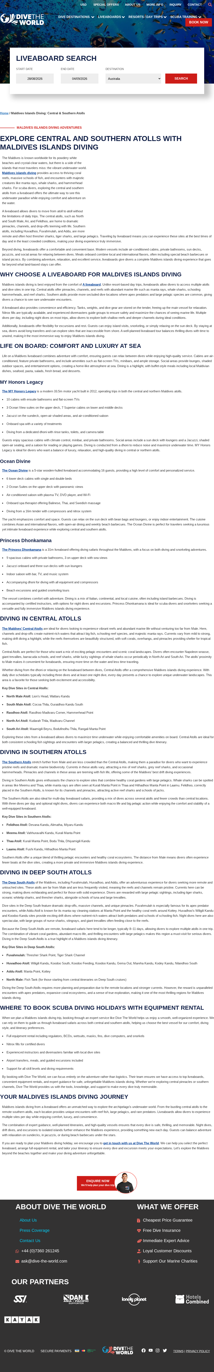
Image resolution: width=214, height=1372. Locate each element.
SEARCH (181, 78)
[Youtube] (149, 1351)
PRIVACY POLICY (198, 1351)
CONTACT (195, 4)
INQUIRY (175, 4)
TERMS (178, 1351)
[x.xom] (164, 1351)
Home (4, 113)
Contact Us (30, 1240)
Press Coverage (35, 1230)
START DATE (24, 69)
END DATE (67, 69)
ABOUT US (132, 4)
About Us (28, 1220)
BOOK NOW (198, 22)
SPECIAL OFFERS (106, 4)
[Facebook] (142, 1351)
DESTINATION (115, 69)
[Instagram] (157, 1351)
